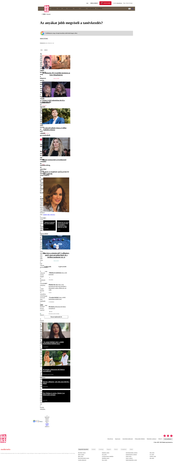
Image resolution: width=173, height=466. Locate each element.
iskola (42, 49)
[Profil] (132, 8)
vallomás (46, 228)
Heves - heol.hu (104, 460)
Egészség (48, 14)
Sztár (59, 8)
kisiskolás (46, 49)
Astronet (83, 8)
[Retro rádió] (102, 3)
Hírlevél (160, 438)
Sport (64, 8)
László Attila (46, 133)
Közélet (93, 449)
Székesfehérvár (118, 3)
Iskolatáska (44, 38)
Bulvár (115, 449)
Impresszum (117, 438)
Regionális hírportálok (83, 449)
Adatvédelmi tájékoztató (127, 438)
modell (45, 217)
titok (43, 164)
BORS (44, 14)
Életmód (70, 8)
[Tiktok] (165, 436)
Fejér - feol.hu (104, 454)
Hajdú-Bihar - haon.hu (105, 458)
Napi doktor (91, 8)
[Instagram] (168, 436)
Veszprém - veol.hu (153, 456)
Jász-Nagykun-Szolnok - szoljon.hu (131, 452)
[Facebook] (171, 436)
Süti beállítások (168, 439)
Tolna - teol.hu (152, 452)
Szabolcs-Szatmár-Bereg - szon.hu (131, 460)
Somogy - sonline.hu (129, 458)
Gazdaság (101, 449)
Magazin (109, 449)
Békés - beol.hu (80, 456)
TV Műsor (99, 8)
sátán (59, 230)
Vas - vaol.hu (152, 454)
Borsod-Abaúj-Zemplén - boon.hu (83, 458)
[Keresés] (129, 8)
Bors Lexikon (94, 3)
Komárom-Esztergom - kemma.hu (131, 454)
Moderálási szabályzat (151, 438)
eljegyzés (45, 400)
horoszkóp (45, 386)
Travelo (76, 8)
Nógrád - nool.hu (128, 456)
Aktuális (54, 8)
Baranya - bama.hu (81, 454)
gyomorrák (51, 301)
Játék (87, 3)
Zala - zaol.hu (152, 458)
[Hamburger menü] (41, 9)
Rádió (131, 449)
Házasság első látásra (54, 313)
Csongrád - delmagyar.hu (82, 460)
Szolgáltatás (123, 449)
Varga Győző (56, 78)
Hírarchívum (110, 438)
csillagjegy (56, 260)
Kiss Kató (44, 105)
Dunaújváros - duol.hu (105, 452)
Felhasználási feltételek (140, 438)
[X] (41, 139)
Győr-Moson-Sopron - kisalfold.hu (107, 456)
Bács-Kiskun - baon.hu (82, 452)
